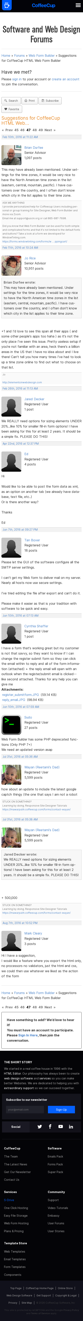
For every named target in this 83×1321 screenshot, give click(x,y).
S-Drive (9, 1200)
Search (12, 100)
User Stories (56, 1231)
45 (16, 130)
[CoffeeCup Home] (43, 6)
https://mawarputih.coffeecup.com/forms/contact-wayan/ (36, 809)
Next (48, 130)
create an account (65, 79)
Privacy (12, 1302)
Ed (26, 454)
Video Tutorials (58, 1208)
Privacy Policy (71, 1310)
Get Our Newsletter (17, 1172)
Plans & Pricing (14, 1231)
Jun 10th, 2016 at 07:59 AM (21, 706)
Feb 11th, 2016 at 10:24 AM (20, 247)
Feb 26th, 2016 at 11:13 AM (20, 388)
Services (10, 1192)
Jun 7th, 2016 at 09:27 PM (20, 529)
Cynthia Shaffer (36, 626)
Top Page (16, 1288)
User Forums (56, 1223)
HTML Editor (12, 1073)
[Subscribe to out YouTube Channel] (60, 1126)
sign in (17, 79)
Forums (19, 55)
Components (12, 1274)
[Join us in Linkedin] (71, 1126)
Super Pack (55, 1172)
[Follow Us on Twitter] (39, 1126)
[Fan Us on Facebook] (50, 1126)
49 (40, 130)
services (45, 1078)
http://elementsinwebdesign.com (22, 382)
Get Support (43, 1295)
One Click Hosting (16, 1208)
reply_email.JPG (13, 700)
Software (55, 1148)
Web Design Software (19, 1295)
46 (22, 130)
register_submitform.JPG (20, 695)
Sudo (28, 717)
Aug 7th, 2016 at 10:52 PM (20, 923)
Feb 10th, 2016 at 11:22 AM (20, 137)
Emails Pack (55, 1156)
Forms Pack (55, 1164)
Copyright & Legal (66, 1295)
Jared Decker (34, 399)
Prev (9, 130)
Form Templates (15, 1267)
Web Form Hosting (16, 1223)
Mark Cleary (33, 933)
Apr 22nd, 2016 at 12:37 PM (21, 443)
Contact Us (11, 1179)
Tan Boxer (32, 540)
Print (31, 100)
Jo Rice (30, 258)
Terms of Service (40, 1313)
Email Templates (15, 1259)
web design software (18, 1078)
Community (56, 1192)
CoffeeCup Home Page (40, 1288)
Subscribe (51, 100)
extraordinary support (19, 1088)
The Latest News (15, 1164)
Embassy (53, 1215)
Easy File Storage (16, 1215)
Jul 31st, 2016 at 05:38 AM (20, 819)
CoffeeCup (12, 1148)
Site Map (27, 1302)
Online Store (65, 1288)
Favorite (13, 109)
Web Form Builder (42, 55)
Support (53, 1200)
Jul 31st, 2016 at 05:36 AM (20, 756)
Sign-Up (61, 1109)
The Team (11, 1156)
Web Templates (14, 1251)
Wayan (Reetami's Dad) (42, 767)
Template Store (15, 1243)
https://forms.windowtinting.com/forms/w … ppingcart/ (34, 241)
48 (34, 130)
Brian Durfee (33, 148)
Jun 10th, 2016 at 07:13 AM (20, 615)
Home (5, 55)
